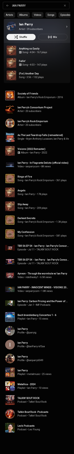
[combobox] (40, 5)
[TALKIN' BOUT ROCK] (38, 400)
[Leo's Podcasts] (38, 428)
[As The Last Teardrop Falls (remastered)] (38, 137)
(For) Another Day (29, 73)
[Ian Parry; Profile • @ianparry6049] (38, 358)
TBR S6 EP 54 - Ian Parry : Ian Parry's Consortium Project (43, 245)
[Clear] (65, 5)
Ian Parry (58, 138)
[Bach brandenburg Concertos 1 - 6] (38, 317)
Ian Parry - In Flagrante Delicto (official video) (43, 162)
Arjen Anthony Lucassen (39, 138)
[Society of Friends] (38, 95)
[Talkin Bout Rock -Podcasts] (38, 414)
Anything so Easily (29, 48)
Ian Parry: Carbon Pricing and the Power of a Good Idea (43, 301)
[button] (11, 50)
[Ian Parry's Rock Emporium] (38, 123)
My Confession (26, 232)
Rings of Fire (25, 176)
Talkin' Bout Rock (37, 401)
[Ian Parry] (11, 26)
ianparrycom (32, 166)
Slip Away (23, 204)
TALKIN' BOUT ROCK (47, 249)
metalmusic (33, 374)
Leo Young (34, 429)
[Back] (7, 5)
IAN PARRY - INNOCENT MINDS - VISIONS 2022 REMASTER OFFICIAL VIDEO (43, 287)
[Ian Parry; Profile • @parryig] (38, 331)
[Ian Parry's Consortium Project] (38, 109)
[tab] (9, 15)
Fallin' (22, 61)
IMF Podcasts (43, 304)
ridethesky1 (32, 277)
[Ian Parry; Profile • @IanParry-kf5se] (38, 345)
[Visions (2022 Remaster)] (38, 151)
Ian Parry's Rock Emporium (41, 97)
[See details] (67, 27)
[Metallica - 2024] (38, 386)
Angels (21, 190)
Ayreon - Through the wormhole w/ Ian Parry (42, 273)
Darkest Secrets (26, 218)
